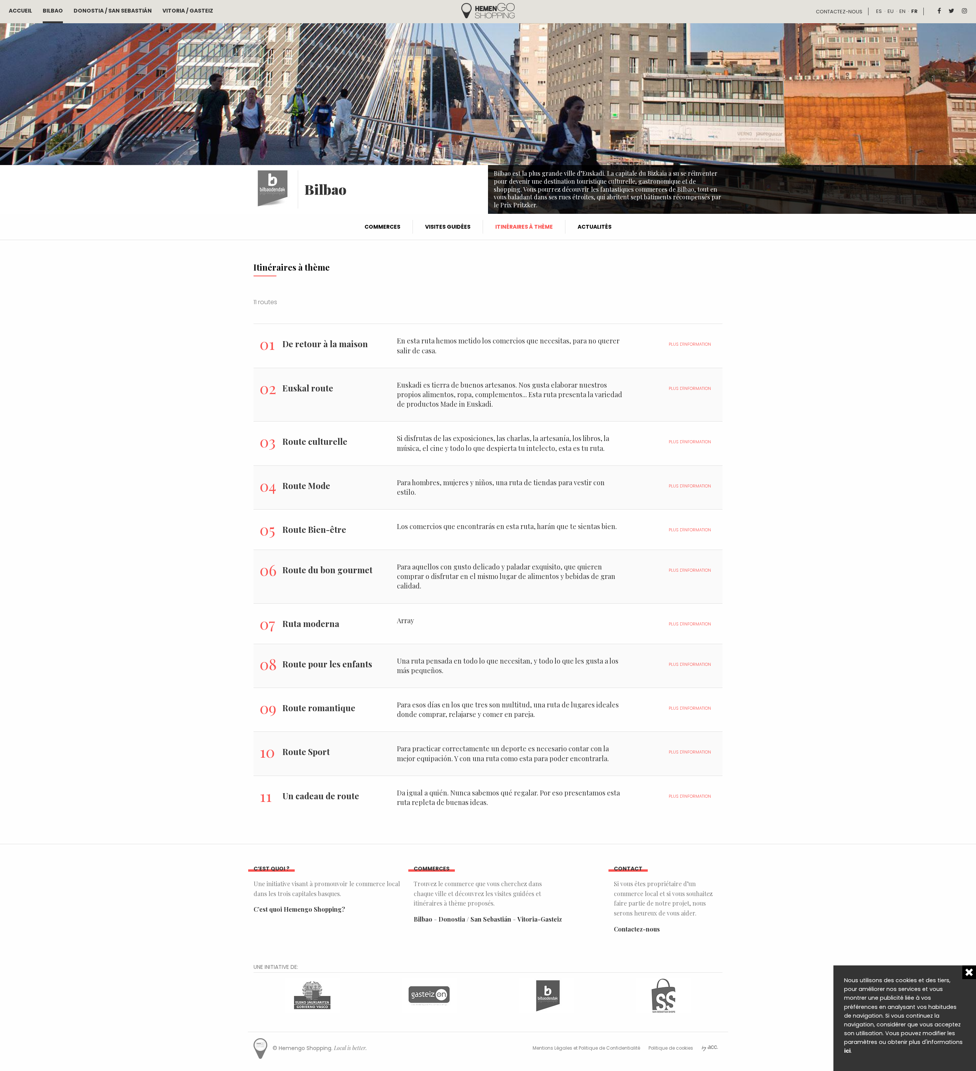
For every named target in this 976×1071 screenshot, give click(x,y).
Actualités (595, 227)
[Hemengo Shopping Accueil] (488, 10)
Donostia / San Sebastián (113, 10)
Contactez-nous (839, 11)
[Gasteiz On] (429, 995)
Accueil (20, 10)
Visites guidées (447, 227)
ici (847, 1051)
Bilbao (53, 10)
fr (914, 11)
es (879, 11)
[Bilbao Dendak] (546, 995)
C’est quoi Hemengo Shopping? (299, 909)
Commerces (382, 227)
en (902, 11)
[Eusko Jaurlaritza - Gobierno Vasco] (312, 995)
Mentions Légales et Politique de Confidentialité (586, 1048)
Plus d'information (690, 344)
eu (891, 11)
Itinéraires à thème (524, 227)
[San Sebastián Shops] (663, 995)
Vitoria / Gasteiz (187, 10)
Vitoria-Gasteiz (539, 919)
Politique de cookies (671, 1048)
